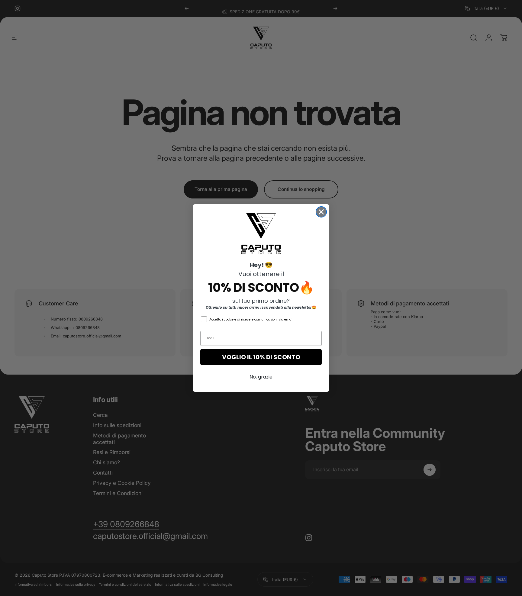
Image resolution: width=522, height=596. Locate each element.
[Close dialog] (321, 212)
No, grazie (261, 376)
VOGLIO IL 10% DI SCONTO (261, 357)
